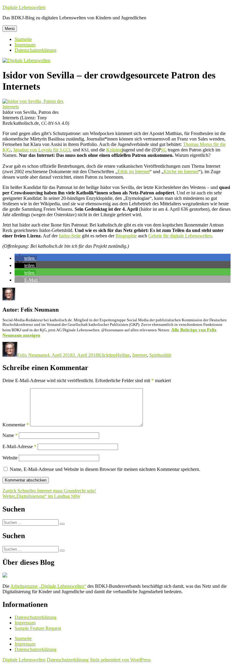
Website (10, 457)
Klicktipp (107, 355)
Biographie (126, 235)
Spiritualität (160, 355)
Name (10, 435)
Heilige (123, 355)
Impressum (25, 44)
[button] (26, 258)
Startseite (23, 39)
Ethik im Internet (133, 171)
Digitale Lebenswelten (24, 7)
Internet (139, 355)
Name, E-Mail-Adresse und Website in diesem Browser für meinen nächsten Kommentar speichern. (105, 469)
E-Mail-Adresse (19, 446)
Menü (10, 28)
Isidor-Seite (70, 235)
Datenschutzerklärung (35, 50)
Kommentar (15, 424)
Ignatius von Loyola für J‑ (42, 149)
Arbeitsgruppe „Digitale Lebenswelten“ (48, 586)
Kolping (114, 149)
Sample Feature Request (38, 628)
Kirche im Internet (181, 171)
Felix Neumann (32, 355)
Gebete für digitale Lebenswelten (180, 235)
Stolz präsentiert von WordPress (120, 659)
